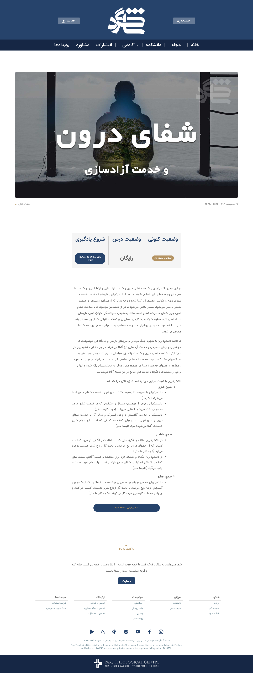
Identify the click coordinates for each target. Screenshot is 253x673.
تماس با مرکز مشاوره (94, 608)
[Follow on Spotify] (126, 632)
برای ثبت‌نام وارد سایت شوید (90, 258)
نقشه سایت (213, 613)
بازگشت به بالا (126, 549)
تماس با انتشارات (96, 613)
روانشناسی (138, 619)
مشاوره (82, 46)
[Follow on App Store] (102, 632)
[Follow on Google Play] (92, 632)
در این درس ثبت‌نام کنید (126, 508)
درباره (216, 603)
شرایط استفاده (59, 603)
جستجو (185, 21)
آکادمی (128, 46)
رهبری (140, 613)
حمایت (71, 21)
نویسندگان (214, 608)
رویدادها (61, 46)
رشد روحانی (137, 608)
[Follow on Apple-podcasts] (114, 632)
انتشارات (104, 46)
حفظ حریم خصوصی (56, 608)
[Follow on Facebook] (149, 632)
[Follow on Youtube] (137, 632)
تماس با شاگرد (98, 603)
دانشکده (153, 46)
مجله (176, 46)
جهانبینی (138, 603)
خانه (195, 46)
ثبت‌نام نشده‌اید (163, 258)
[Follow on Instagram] (161, 632)
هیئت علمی (175, 608)
